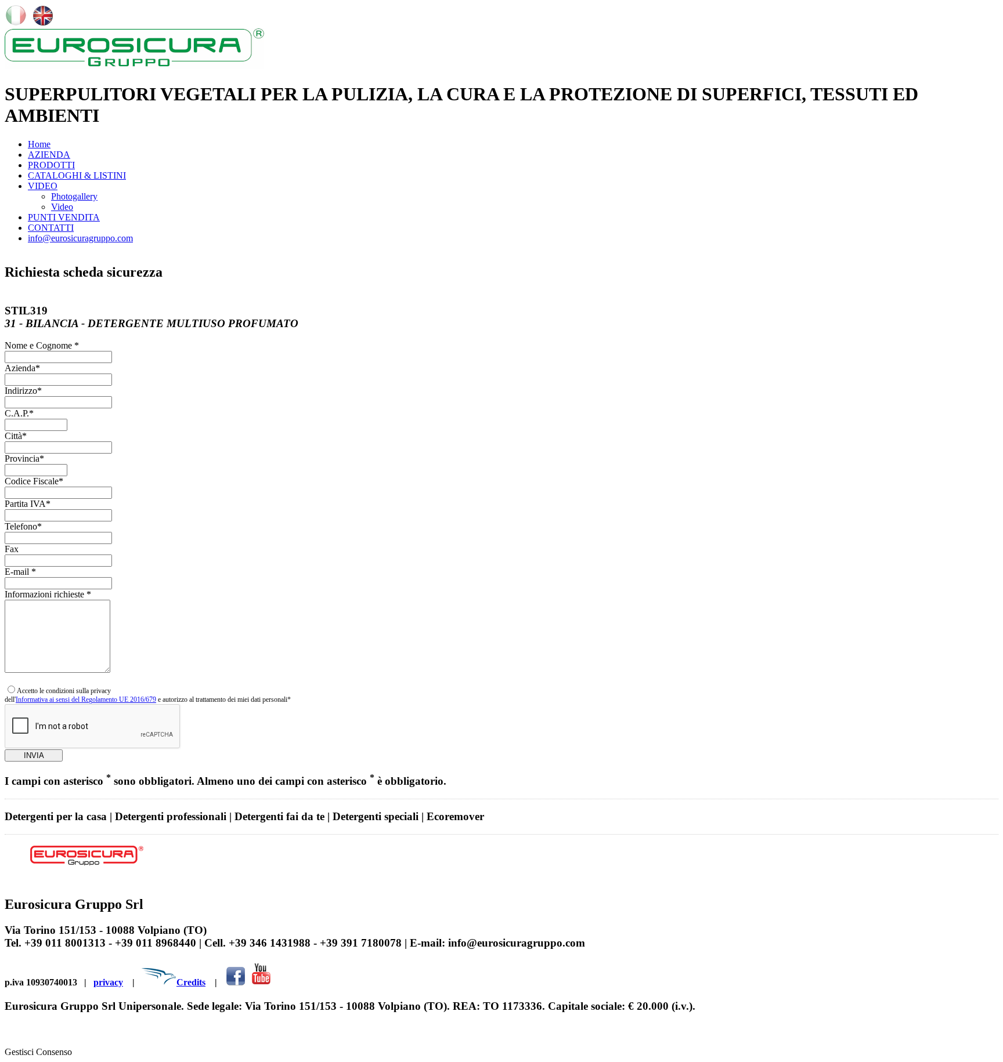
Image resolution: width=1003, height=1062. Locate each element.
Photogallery (74, 196)
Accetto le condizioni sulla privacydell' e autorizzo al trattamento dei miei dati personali (148, 695)
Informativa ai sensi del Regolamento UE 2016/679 (86, 699)
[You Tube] (261, 982)
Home (39, 144)
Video (62, 207)
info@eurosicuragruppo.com (80, 238)
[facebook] (235, 982)
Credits (190, 982)
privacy (108, 982)
